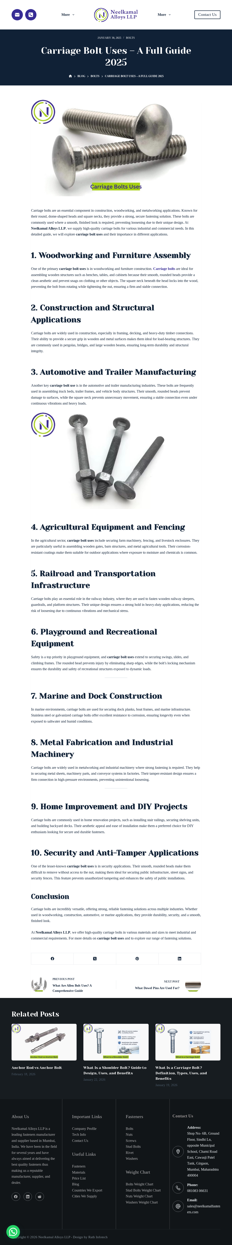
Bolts (130, 37)
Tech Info (79, 1134)
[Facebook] (52, 959)
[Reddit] (39, 1196)
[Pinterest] (137, 959)
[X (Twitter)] (95, 959)
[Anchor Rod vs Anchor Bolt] (44, 1042)
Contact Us (207, 14)
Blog (75, 1184)
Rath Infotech (98, 1237)
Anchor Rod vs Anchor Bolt (37, 1067)
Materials (78, 1172)
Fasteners (78, 1166)
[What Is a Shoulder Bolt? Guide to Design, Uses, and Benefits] (115, 1042)
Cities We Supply (84, 1196)
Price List (79, 1178)
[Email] (17, 14)
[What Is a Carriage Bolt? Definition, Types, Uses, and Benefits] (187, 1042)
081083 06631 (197, 1191)
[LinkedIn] (180, 959)
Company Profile (84, 1129)
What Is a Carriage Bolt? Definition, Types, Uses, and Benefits (181, 1073)
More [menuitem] (65, 15)
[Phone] (30, 14)
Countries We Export (87, 1190)
